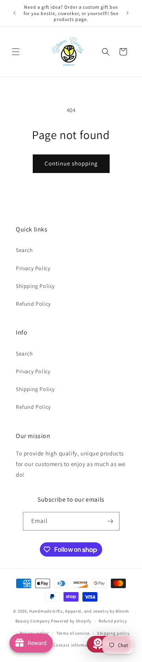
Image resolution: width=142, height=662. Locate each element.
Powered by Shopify (71, 621)
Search (24, 250)
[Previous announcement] (14, 13)
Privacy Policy (33, 268)
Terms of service (73, 633)
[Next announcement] (127, 13)
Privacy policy (34, 633)
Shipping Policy (35, 286)
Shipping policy (113, 633)
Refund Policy (33, 303)
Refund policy (113, 621)
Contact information (74, 645)
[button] (15, 51)
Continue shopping (71, 163)
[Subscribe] (110, 521)
